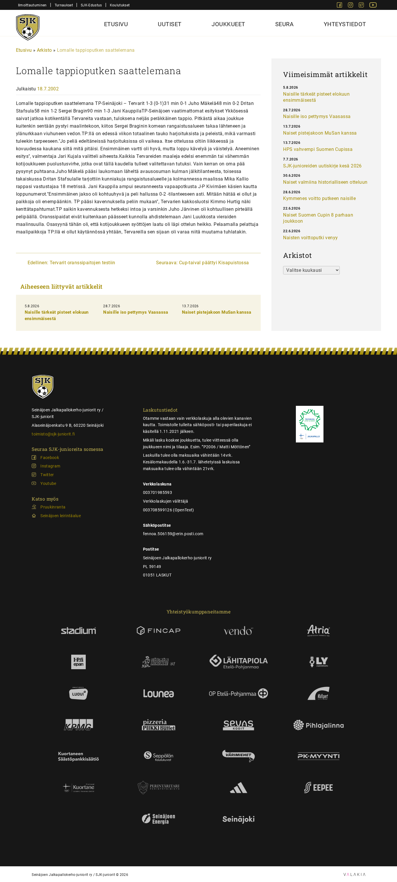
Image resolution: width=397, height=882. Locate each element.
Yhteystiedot (345, 24)
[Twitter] (362, 6)
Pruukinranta (52, 507)
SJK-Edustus (91, 5)
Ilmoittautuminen (32, 5)
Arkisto (44, 50)
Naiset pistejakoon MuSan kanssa (216, 312)
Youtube (48, 483)
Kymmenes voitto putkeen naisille (319, 198)
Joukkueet (228, 24)
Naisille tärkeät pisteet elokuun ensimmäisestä (316, 97)
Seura (284, 24)
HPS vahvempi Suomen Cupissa (318, 149)
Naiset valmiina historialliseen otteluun (325, 182)
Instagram (50, 466)
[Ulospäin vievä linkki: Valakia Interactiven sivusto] (354, 874)
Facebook (49, 457)
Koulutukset (120, 5)
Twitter (47, 474)
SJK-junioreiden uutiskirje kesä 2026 (322, 166)
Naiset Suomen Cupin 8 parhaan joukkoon (318, 218)
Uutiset (170, 24)
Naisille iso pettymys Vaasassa (135, 312)
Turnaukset (64, 5)
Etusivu (116, 24)
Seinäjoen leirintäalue (60, 515)
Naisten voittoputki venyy (310, 237)
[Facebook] (340, 6)
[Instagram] (351, 6)
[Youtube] (373, 6)
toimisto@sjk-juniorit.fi (53, 434)
